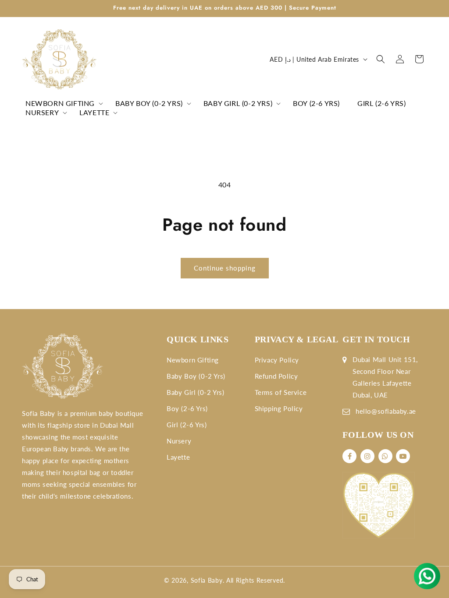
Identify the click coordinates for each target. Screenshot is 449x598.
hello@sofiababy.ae (386, 411)
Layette (178, 457)
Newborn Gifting (193, 360)
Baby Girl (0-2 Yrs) (195, 392)
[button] (62, 103)
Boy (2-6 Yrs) (187, 408)
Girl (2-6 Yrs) (187, 425)
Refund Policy (276, 376)
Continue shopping (225, 268)
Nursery (179, 441)
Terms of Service (281, 392)
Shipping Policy (279, 408)
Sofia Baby (207, 580)
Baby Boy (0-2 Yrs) (196, 376)
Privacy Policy (277, 360)
